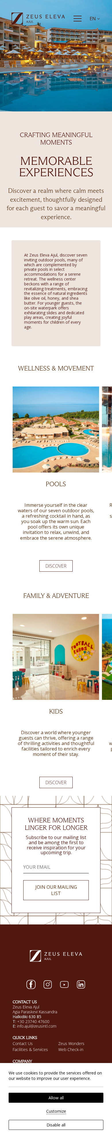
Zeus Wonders (71, 1043)
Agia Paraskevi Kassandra (35, 1011)
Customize (56, 1111)
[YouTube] (64, 984)
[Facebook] (31, 984)
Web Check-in (70, 1049)
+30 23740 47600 (33, 1021)
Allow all (56, 1097)
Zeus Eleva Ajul (26, 1007)
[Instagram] (48, 984)
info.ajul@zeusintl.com (36, 1026)
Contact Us (23, 1043)
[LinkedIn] (81, 984)
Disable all (56, 1125)
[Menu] (78, 18)
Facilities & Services (30, 1049)
